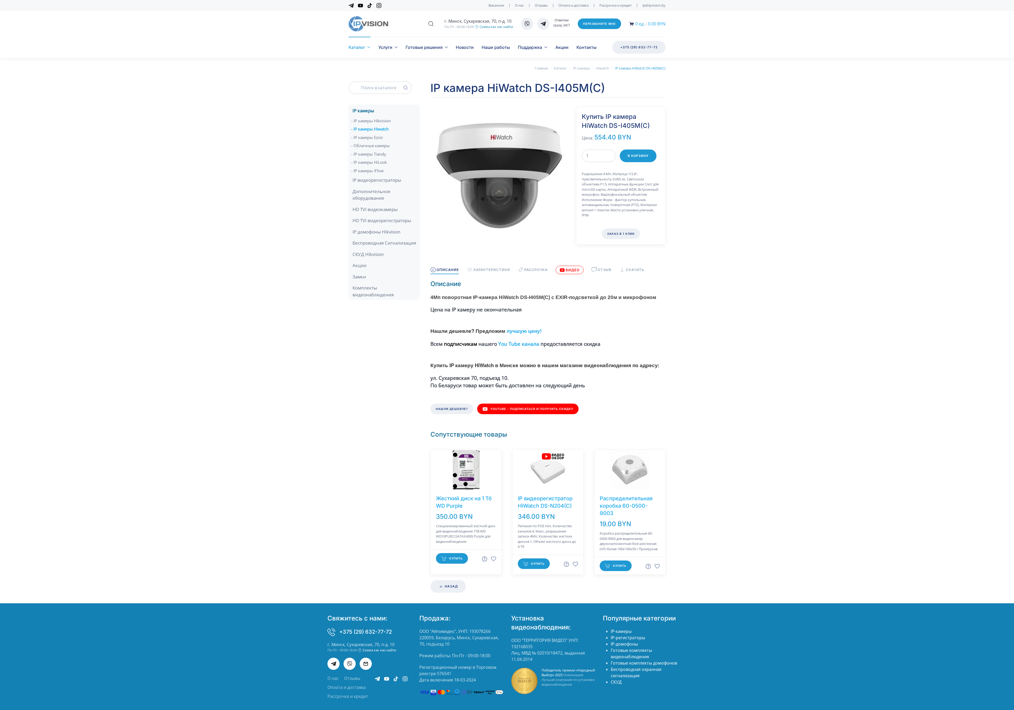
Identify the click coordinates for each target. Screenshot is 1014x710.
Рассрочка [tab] (536, 270)
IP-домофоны (624, 644)
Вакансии (496, 5)
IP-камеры (621, 631)
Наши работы (496, 47)
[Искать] (405, 87)
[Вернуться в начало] (368, 23)
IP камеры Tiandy (370, 154)
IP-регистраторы (628, 638)
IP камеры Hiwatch (371, 129)
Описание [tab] (447, 270)
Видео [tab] (573, 270)
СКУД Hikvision (368, 254)
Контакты (586, 47)
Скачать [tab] (635, 270)
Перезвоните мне (599, 24)
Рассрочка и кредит (615, 5)
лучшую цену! (523, 330)
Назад (451, 586)
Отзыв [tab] (605, 270)
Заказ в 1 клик (621, 234)
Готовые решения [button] (424, 47)
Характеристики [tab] (491, 270)
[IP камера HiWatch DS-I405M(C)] (499, 175)
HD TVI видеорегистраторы (382, 220)
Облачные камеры (372, 145)
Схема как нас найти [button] (496, 26)
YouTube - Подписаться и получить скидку (531, 409)
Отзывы (541, 5)
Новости (465, 47)
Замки (359, 277)
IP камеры (363, 111)
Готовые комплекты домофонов (644, 663)
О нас (519, 5)
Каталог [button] (357, 47)
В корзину (638, 156)
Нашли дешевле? (452, 409)
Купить (456, 558)
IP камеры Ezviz (368, 137)
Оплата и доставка (573, 5)
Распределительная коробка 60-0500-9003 (626, 505)
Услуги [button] (385, 47)
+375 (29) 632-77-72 (639, 47)
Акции (562, 47)
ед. (640, 24)
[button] (430, 23)
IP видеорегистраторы (377, 180)
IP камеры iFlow (369, 170)
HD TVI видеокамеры (375, 209)
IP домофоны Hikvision (376, 232)
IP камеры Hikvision (372, 120)
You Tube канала (518, 343)
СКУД (616, 682)
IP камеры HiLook (370, 162)
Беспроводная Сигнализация (384, 243)
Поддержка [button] (530, 47)
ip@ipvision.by (653, 5)
